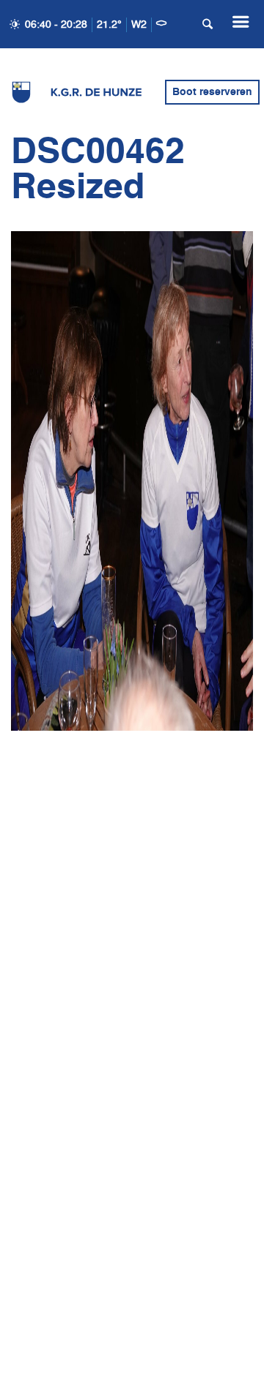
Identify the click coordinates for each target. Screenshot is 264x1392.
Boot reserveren (212, 92)
